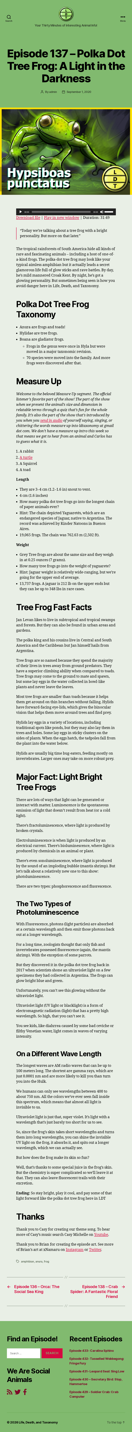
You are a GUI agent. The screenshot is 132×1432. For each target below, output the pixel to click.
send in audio (51, 420)
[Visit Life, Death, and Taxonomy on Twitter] (18, 1393)
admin (53, 92)
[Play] (20, 212)
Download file (28, 217)
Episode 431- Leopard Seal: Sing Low (96, 1371)
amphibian (27, 1261)
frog (46, 1261)
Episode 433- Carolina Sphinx (91, 1350)
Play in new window (61, 217)
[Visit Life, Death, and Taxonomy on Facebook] (25, 1393)
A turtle (26, 457)
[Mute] (101, 212)
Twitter (95, 1249)
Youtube (101, 1234)
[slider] (109, 211)
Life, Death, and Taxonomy (38, 1422)
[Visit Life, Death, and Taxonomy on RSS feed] (9, 1393)
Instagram (75, 1249)
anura (38, 1261)
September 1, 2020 (79, 92)
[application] (66, 211)
